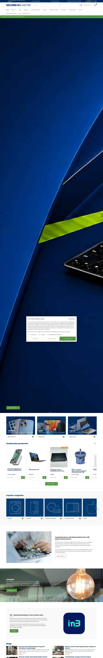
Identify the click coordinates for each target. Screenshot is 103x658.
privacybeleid (67, 331)
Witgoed (26, 9)
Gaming (80, 9)
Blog (20, 13)
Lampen (45, 9)
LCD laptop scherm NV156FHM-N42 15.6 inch (57, 470)
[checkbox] (32, 334)
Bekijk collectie (50, 483)
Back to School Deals (11, 13)
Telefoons (13, 9)
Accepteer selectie (51, 338)
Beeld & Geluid (72, 9)
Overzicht (72, 319)
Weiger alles (35, 338)
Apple (19, 9)
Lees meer (14, 630)
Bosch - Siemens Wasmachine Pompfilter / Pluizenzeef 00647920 (79, 471)
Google (22, 16)
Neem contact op (61, 556)
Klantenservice (26, 13)
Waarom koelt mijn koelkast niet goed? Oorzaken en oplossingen (32, 647)
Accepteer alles (67, 338)
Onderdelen (63, 9)
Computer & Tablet (53, 9)
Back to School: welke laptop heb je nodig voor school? (80, 647)
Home (7, 9)
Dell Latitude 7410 (34, 469)
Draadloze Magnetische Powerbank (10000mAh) (14, 469)
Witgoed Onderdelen (35, 9)
